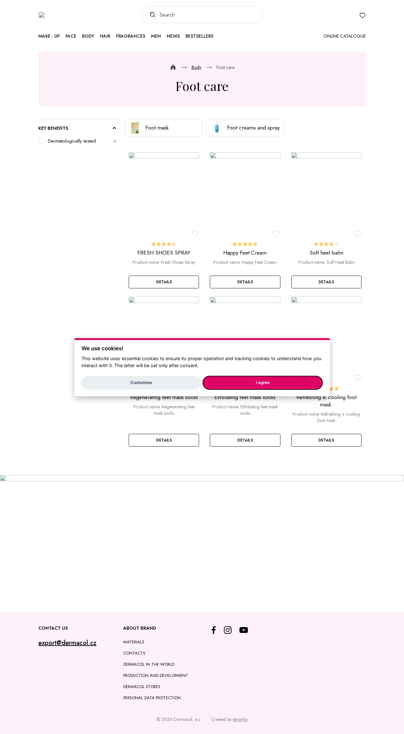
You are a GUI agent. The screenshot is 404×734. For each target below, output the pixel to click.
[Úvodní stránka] (173, 67)
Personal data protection (152, 698)
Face (70, 36)
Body (88, 36)
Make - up (49, 36)
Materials (133, 642)
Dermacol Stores (141, 687)
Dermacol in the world (148, 664)
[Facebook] (214, 630)
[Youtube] (244, 630)
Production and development (155, 675)
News (173, 36)
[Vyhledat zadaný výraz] (150, 14)
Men (156, 36)
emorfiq (240, 719)
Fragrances (130, 36)
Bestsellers (199, 36)
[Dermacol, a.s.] (41, 15)
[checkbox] (78, 141)
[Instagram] (228, 630)
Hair (105, 36)
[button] (164, 282)
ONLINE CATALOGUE (345, 36)
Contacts (134, 653)
